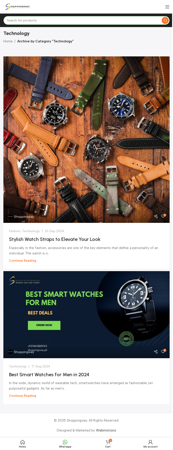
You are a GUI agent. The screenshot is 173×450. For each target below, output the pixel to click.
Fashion (14, 231)
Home (8, 41)
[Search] (165, 20)
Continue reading (22, 260)
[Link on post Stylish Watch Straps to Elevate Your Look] (86, 139)
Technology (31, 231)
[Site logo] (18, 7)
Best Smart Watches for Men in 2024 (49, 375)
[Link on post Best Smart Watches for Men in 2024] (86, 314)
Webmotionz (106, 430)
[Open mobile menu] (167, 6)
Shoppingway (24, 217)
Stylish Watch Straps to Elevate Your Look (54, 239)
